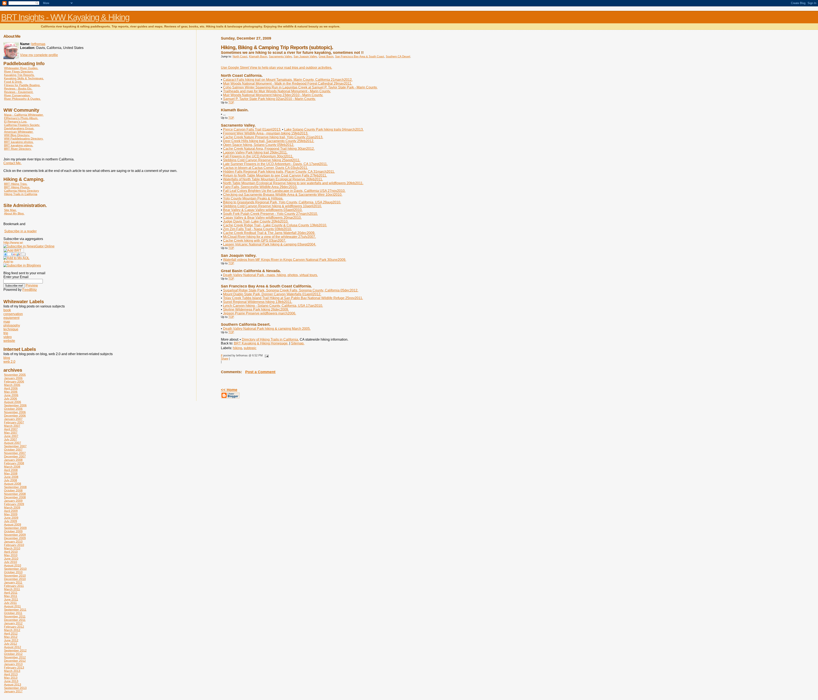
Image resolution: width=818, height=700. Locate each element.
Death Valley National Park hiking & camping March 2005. (267, 328)
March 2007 (12, 425)
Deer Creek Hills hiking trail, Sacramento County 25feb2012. (268, 141)
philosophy (11, 325)
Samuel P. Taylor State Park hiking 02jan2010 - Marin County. (269, 99)
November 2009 (15, 534)
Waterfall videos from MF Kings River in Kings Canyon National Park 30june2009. (284, 259)
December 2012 (15, 660)
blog (6, 358)
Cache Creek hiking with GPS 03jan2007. (254, 240)
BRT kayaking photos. (19, 142)
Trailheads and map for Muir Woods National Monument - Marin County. (277, 91)
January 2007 (13, 419)
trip (5, 333)
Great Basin (326, 56)
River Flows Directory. (18, 71)
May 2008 (10, 473)
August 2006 (12, 402)
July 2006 (10, 398)
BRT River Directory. (18, 148)
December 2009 (15, 538)
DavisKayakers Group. (19, 128)
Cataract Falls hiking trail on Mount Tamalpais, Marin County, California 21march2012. (288, 79)
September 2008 (15, 487)
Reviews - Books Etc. (18, 88)
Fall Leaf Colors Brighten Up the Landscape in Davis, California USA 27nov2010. (284, 191)
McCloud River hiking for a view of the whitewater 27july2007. (269, 237)
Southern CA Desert (398, 56)
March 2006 (12, 385)
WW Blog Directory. (17, 135)
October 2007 (13, 449)
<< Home (229, 390)
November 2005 (15, 374)
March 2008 (12, 466)
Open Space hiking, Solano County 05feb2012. (258, 145)
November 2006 (15, 412)
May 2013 (10, 677)
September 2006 (15, 405)
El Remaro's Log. (15, 121)
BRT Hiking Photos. (17, 187)
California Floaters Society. (22, 125)
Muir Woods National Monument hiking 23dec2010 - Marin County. (273, 95)
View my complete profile (39, 55)
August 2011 (12, 606)
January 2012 (13, 623)
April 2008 (11, 470)
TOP (231, 102)
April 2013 (11, 674)
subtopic (250, 348)
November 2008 (15, 494)
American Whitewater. (18, 131)
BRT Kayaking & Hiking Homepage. (261, 343)
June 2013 (11, 681)
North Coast (240, 56)
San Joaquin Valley (305, 56)
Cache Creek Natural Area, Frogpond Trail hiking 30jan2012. (269, 148)
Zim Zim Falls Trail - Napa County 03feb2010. (257, 229)
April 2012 (11, 633)
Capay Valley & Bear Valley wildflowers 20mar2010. (262, 217)
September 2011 (15, 609)
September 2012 (15, 650)
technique (10, 329)
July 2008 (10, 480)
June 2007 (11, 436)
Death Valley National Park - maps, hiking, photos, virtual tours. (270, 275)
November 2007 (15, 453)
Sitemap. (297, 343)
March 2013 (12, 671)
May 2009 (10, 514)
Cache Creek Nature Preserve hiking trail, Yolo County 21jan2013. (273, 137)
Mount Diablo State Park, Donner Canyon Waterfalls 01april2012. (272, 294)
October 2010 (13, 572)
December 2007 (15, 456)
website (9, 341)
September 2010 (15, 568)
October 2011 (13, 613)
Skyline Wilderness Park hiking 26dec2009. (256, 309)
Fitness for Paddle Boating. (22, 85)
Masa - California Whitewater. (24, 114)
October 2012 (13, 654)
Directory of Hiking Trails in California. (270, 339)
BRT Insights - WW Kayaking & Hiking (65, 17)
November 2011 (15, 616)
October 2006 (13, 408)
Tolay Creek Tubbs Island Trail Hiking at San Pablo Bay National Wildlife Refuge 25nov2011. (293, 298)
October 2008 (13, 490)
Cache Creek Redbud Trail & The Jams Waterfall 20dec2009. (269, 233)
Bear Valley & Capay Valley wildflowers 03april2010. (262, 210)
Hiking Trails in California (20, 194)
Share (224, 358)
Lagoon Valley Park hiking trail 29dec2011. (255, 152)
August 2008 (12, 483)
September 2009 (15, 528)
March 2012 (12, 630)
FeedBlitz (29, 289)
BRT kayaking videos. (18, 145)
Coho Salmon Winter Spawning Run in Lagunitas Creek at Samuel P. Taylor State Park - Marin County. (300, 87)
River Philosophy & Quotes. (22, 98)
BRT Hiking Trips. (15, 184)
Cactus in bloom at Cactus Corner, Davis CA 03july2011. (265, 168)
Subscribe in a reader (20, 231)
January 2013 (13, 664)
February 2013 (14, 667)
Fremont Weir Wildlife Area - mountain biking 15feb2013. (265, 133)
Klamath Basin (258, 56)
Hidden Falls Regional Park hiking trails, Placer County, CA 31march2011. (279, 171)
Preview (32, 285)
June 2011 (11, 599)
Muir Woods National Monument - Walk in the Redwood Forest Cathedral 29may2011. (287, 83)
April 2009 (11, 511)
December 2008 (15, 497)
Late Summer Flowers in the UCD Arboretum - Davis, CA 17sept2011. (275, 164)
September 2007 (15, 446)
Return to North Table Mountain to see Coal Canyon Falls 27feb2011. (275, 175)
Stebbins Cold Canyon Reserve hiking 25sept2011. (261, 160)
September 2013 (15, 688)
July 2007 (10, 439)
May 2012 (10, 637)
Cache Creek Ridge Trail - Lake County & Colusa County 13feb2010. (275, 225)
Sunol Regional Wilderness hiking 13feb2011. (257, 302)
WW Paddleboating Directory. (23, 138)
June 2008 (11, 477)
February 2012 (14, 626)
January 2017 (13, 691)
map (6, 321)
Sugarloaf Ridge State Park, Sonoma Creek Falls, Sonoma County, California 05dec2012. (290, 290)
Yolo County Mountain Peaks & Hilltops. (253, 198)
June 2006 (11, 395)
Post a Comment (260, 372)
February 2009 (14, 504)
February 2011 (14, 585)
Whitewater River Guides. (21, 68)
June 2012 (11, 640)
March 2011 (12, 589)
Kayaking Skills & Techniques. (24, 78)
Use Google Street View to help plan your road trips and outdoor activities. (276, 67)
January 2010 (13, 541)
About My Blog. (14, 213)
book (7, 310)
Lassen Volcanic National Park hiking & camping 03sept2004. (269, 244)
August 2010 (12, 565)
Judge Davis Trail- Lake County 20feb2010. (255, 221)
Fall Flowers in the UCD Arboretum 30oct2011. (258, 156)
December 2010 (15, 579)
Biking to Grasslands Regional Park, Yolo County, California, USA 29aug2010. (282, 202)
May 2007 (10, 432)
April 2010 (11, 551)
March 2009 (12, 507)
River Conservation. (17, 95)
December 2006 (15, 415)
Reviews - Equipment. (18, 92)
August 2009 (12, 524)
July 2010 (10, 562)
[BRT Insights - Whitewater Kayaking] (29, 246)
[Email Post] (266, 355)
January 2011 (13, 582)
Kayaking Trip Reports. (19, 75)
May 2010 (10, 555)
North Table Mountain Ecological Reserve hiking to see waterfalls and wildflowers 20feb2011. (293, 183)
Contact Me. (12, 163)
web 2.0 (9, 361)
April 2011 (10, 592)
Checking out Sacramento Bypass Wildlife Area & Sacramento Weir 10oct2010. (282, 194)
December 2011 (15, 619)
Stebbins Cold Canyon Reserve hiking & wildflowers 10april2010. (272, 206)
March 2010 (12, 548)
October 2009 (13, 531)
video (7, 337)
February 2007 (14, 422)
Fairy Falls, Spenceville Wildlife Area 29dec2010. (260, 187)
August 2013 (12, 684)
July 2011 (10, 602)
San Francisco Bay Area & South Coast (359, 56)
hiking (237, 348)
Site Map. (10, 210)
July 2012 (10, 643)
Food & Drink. (13, 81)
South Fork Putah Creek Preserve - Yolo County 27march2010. (270, 214)
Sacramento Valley (280, 56)
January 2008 (13, 459)
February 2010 (14, 545)
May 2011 (10, 596)
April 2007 (11, 429)
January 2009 (13, 500)
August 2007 (12, 442)
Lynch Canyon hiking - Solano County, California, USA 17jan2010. (273, 305)
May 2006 (10, 391)
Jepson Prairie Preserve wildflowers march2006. (259, 313)
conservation (13, 314)
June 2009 (11, 517)
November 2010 (15, 575)
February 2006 (14, 381)
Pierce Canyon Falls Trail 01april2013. (252, 129)
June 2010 (11, 558)
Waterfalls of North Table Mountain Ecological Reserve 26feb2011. (273, 179)
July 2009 (10, 521)
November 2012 (15, 657)
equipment (11, 318)
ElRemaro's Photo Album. (21, 118)
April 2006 (11, 388)
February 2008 (14, 463)
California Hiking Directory (21, 190)
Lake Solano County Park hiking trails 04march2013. (324, 129)
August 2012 (12, 647)
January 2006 (13, 378)
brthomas (38, 44)
